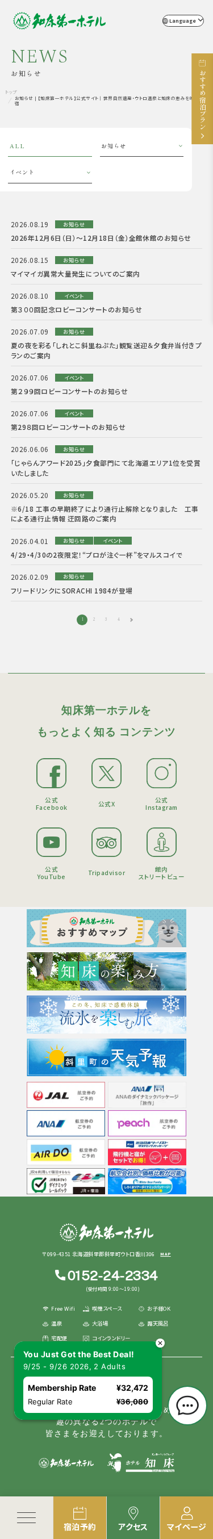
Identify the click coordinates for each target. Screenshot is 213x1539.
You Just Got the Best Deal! (79, 1354)
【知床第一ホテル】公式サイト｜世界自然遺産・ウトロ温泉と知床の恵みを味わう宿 (59, 21)
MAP (165, 1254)
